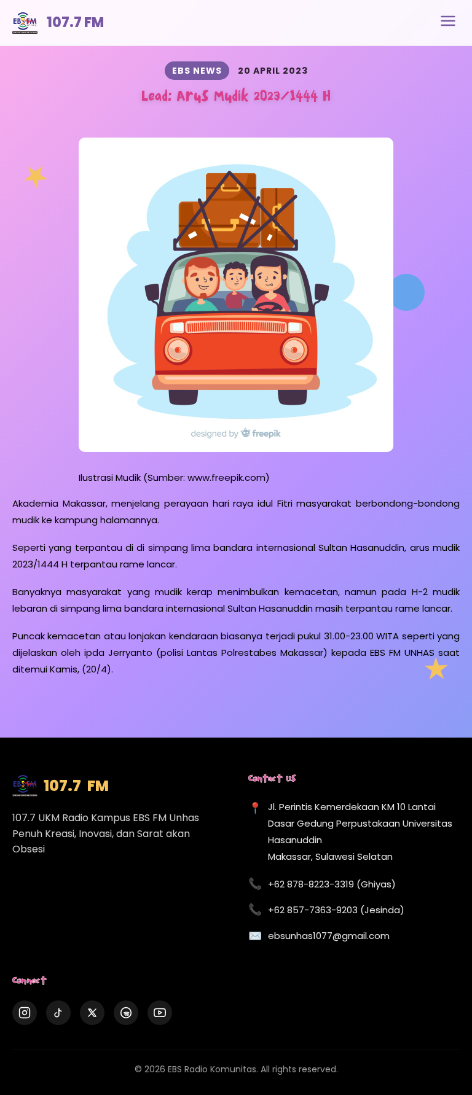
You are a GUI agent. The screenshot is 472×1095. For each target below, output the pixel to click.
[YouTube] (160, 1012)
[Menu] (448, 22)
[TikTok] (58, 1012)
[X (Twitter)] (92, 1012)
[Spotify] (126, 1012)
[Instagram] (24, 1012)
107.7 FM (75, 22)
